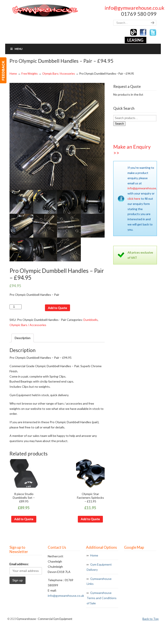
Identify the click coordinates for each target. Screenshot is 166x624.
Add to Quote (57, 308)
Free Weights (29, 73)
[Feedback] (3, 70)
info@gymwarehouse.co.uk (134, 8)
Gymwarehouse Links (99, 581)
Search (119, 123)
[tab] (22, 338)
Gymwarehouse (45, 11)
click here (134, 198)
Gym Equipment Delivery (99, 567)
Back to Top (150, 619)
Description (22, 338)
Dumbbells (90, 320)
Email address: (19, 564)
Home (13, 73)
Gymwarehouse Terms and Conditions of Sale (102, 598)
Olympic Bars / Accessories (58, 73)
